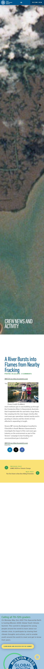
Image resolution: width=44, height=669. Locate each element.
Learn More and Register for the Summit (18, 646)
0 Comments (26, 374)
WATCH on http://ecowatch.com (16, 379)
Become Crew (37, 2)
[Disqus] (22, 529)
